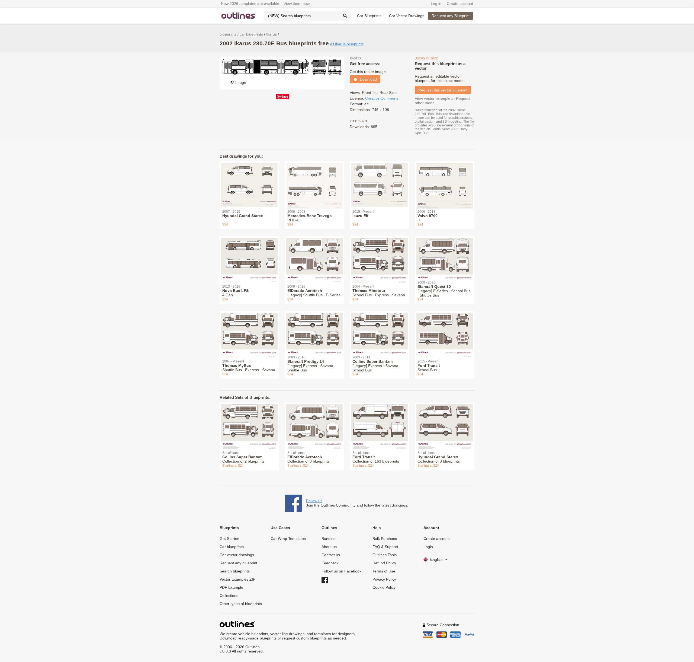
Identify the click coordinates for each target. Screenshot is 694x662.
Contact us (331, 555)
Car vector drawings (237, 555)
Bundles (328, 538)
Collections (229, 595)
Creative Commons (381, 98)
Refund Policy (384, 563)
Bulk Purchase (384, 538)
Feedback (330, 563)
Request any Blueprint (451, 16)
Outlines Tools (384, 555)
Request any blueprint (238, 563)
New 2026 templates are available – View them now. (265, 3)
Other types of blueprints (241, 603)
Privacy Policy (384, 579)
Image (240, 82)
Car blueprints (232, 547)
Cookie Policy (384, 587)
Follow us (314, 501)
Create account (460, 3)
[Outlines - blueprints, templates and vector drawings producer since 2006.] (238, 15)
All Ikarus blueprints (347, 44)
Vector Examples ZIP (237, 579)
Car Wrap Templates (288, 538)
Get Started (229, 538)
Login (428, 547)
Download (367, 79)
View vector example (432, 98)
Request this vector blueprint (442, 90)
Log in (436, 3)
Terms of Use (383, 571)
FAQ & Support (385, 547)
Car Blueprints (369, 16)
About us (329, 547)
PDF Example (231, 587)
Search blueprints (235, 571)
